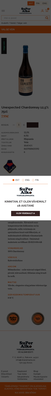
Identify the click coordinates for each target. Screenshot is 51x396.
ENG (27, 180)
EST (17, 180)
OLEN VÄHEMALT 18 (25, 213)
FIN (37, 180)
